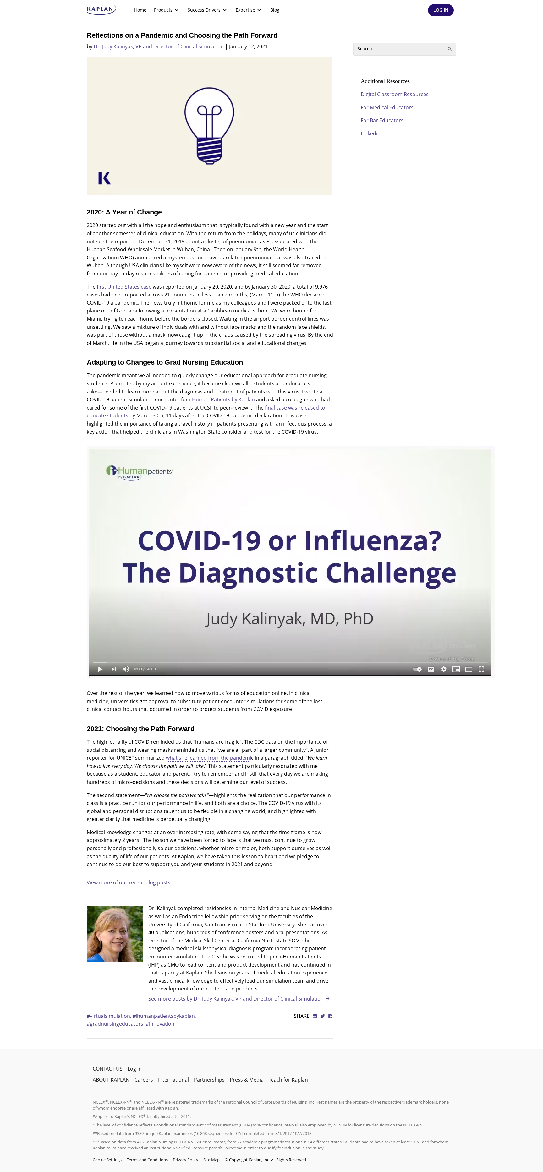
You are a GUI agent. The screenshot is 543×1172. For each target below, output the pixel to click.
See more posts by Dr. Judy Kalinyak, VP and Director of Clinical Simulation (236, 998)
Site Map (211, 1160)
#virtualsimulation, (110, 1015)
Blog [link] (274, 10)
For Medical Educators (387, 107)
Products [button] (163, 10)
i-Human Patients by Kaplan (222, 399)
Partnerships (209, 1079)
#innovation (160, 1023)
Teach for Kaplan (288, 1079)
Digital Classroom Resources (395, 94)
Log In (135, 1068)
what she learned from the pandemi (208, 757)
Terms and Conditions (147, 1160)
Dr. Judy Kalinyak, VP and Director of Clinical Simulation (159, 46)
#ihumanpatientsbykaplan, (164, 1015)
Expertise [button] (245, 10)
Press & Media (247, 1079)
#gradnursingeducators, (116, 1023)
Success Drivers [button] (204, 10)
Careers (143, 1079)
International (173, 1079)
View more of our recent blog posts (128, 882)
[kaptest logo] (102, 10)
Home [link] (140, 10)
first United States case (123, 286)
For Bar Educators (382, 120)
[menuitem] (140, 10)
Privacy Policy (185, 1160)
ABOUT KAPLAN (111, 1079)
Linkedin (371, 133)
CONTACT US (108, 1068)
